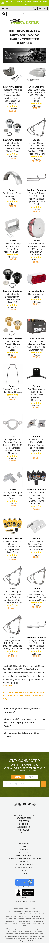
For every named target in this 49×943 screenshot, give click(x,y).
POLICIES (24, 870)
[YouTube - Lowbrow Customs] (24, 804)
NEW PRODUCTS (23, 818)
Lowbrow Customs (27, 901)
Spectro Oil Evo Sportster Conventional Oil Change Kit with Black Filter (36, 498)
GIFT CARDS (23, 830)
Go (43, 783)
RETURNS (23, 850)
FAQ (24, 847)
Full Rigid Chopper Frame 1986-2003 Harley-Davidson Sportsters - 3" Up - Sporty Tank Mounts (12, 597)
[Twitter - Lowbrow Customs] (29, 804)
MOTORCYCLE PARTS (24, 815)
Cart (44, 8)
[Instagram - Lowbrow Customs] (15, 804)
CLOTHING (24, 824)
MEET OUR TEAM (23, 855)
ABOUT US (23, 853)
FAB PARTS (24, 821)
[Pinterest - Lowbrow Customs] (34, 804)
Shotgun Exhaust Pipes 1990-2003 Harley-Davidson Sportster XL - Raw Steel (36, 198)
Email (18, 777)
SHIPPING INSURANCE (24, 867)
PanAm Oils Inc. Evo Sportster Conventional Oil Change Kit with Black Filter (12, 546)
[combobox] (27, 14)
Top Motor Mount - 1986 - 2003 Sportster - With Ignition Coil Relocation (36, 394)
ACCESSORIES (23, 827)
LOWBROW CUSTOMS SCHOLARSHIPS (24, 858)
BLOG (23, 833)
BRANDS (24, 861)
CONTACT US (24, 844)
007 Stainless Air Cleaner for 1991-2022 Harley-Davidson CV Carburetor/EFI (36, 249)
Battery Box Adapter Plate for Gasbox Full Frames (12, 495)
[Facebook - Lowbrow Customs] (19, 804)
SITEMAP (24, 873)
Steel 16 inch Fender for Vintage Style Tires (12, 196)
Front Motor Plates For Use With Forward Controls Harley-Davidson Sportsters (36, 445)
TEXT (31, 777)
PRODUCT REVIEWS (24, 864)
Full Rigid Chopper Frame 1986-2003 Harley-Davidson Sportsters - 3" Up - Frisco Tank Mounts (36, 148)
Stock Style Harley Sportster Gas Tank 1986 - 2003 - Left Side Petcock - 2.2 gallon (36, 95)
